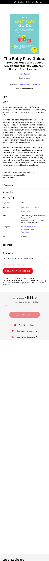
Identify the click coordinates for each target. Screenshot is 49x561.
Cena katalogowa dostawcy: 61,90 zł (24, 302)
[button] (24, 34)
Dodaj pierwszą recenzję (17, 271)
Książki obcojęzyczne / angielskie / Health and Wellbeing (30, 229)
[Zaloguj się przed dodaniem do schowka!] (5, 306)
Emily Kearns (24, 74)
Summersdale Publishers (29, 84)
